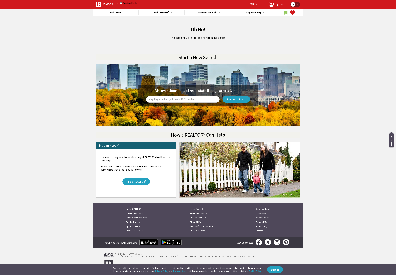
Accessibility (261, 226)
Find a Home (115, 12)
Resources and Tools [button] (207, 12)
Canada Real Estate (135, 230)
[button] (254, 4)
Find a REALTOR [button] (161, 12)
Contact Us (261, 213)
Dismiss (275, 269)
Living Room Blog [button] (253, 12)
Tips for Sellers (133, 226)
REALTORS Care (197, 230)
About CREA (195, 222)
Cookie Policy (254, 271)
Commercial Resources (136, 217)
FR (298, 4)
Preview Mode (130, 3)
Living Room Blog (198, 209)
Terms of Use (179, 271)
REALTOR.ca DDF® (198, 217)
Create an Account (134, 213)
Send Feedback (263, 209)
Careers (259, 230)
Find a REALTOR (133, 209)
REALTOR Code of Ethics (201, 226)
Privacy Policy (161, 271)
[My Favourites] (292, 12)
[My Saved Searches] (285, 12)
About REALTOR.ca (198, 213)
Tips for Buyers (133, 222)
